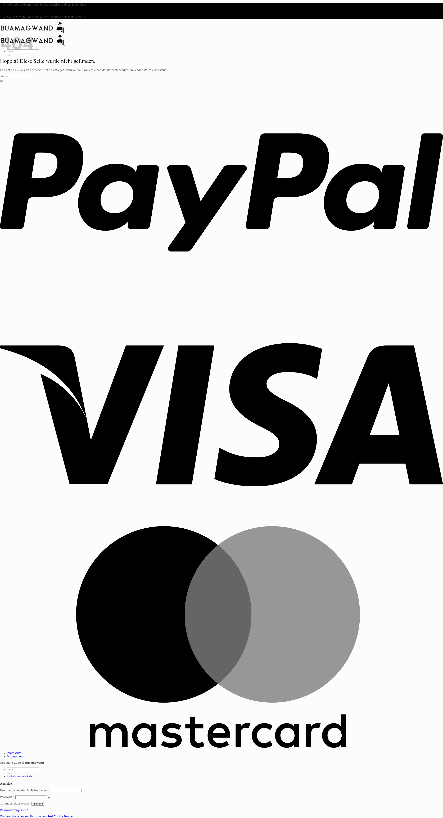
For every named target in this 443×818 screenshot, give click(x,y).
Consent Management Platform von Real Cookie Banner (36, 816)
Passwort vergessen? (14, 810)
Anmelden (38, 803)
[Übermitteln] (8, 55)
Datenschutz (15, 756)
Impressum (14, 753)
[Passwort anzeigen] (48, 797)
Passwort (7, 797)
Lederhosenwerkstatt (21, 776)
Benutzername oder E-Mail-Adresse (24, 790)
